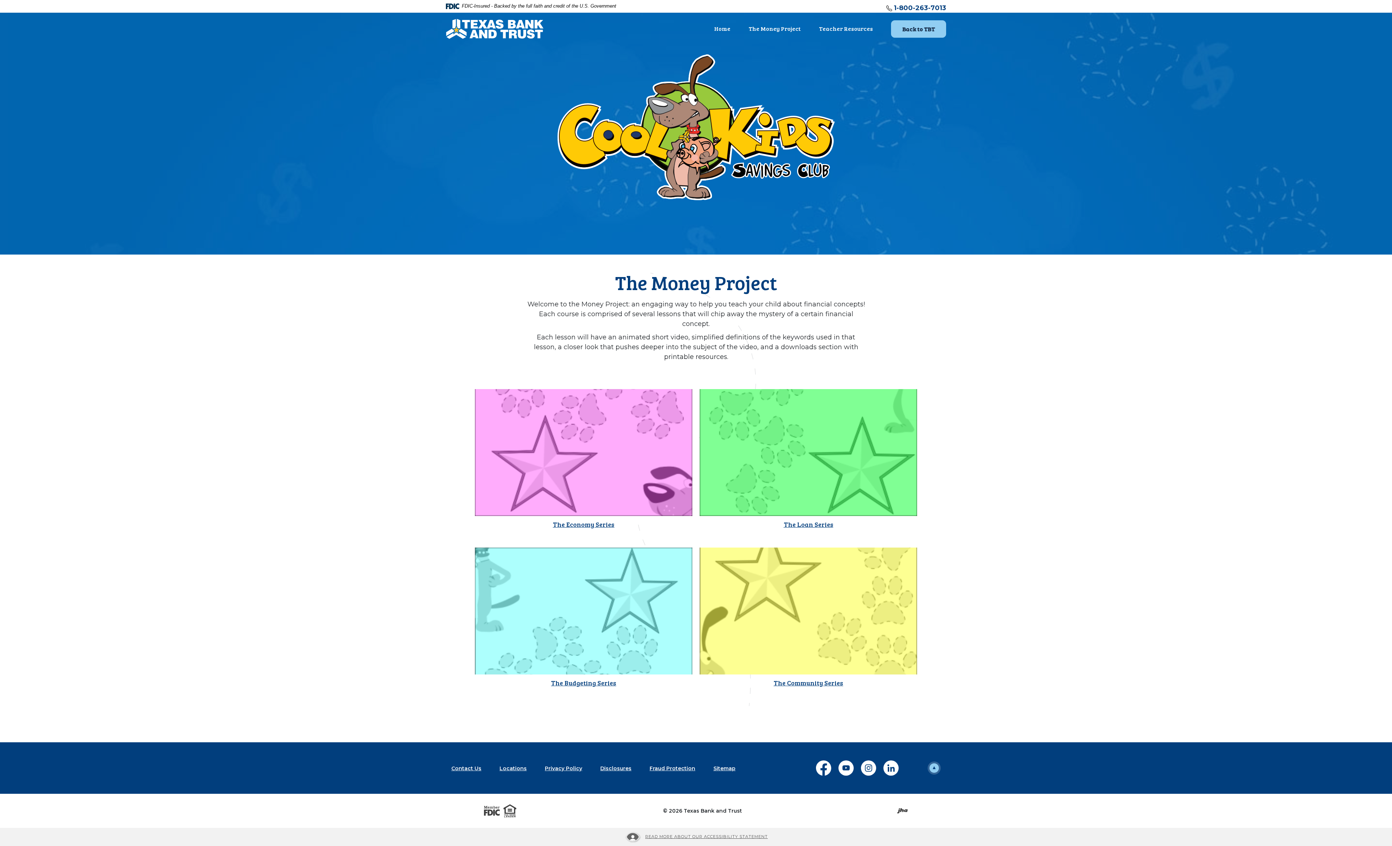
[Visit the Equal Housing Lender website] (510, 810)
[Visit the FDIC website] (492, 811)
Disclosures (615, 768)
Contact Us (466, 768)
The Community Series (808, 682)
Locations (513, 768)
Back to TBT (924, 29)
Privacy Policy (563, 768)
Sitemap (724, 768)
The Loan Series (808, 524)
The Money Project (775, 28)
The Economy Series (583, 524)
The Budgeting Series (583, 682)
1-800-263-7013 (920, 8)
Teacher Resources (846, 28)
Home (722, 28)
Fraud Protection (672, 768)
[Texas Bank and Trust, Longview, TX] (495, 28)
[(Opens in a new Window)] (583, 451)
